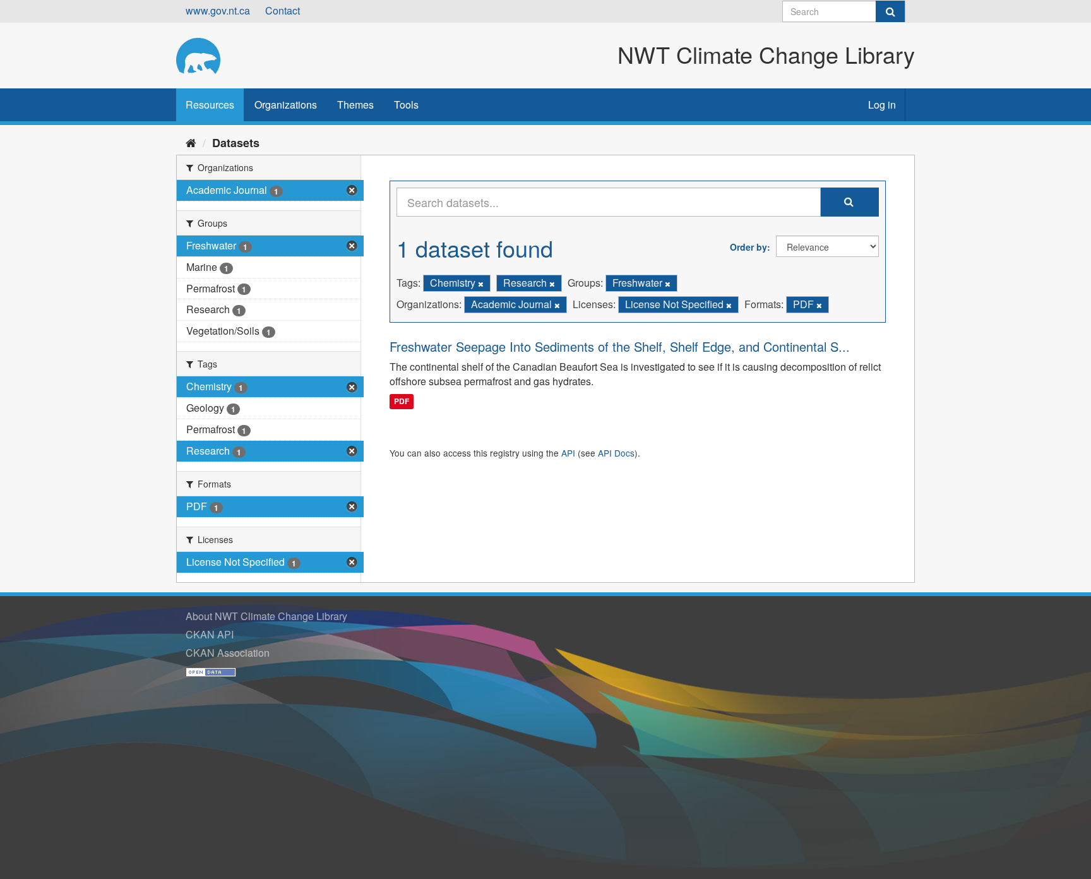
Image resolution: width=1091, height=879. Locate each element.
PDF (401, 401)
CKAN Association (228, 652)
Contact (282, 10)
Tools (406, 104)
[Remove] (481, 283)
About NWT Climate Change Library (266, 616)
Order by (748, 247)
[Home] (191, 142)
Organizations (285, 104)
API (568, 452)
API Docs (616, 452)
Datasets (235, 143)
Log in (882, 104)
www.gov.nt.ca (218, 10)
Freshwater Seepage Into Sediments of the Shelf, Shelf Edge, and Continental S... (620, 346)
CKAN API (210, 634)
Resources (210, 104)
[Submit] (890, 11)
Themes (355, 104)
